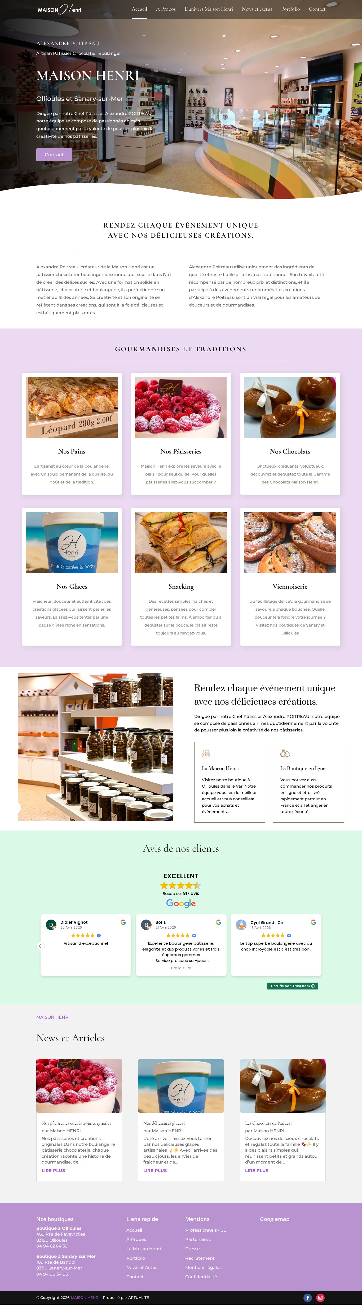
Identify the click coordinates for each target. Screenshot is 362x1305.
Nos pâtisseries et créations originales (76, 1123)
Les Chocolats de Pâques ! (268, 1123)
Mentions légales (203, 1267)
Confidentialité (201, 1276)
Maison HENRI (65, 1130)
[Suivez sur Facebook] (307, 1298)
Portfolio (290, 9)
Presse (192, 1248)
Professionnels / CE (205, 1230)
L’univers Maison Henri (209, 9)
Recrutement (200, 1258)
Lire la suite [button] (86, 968)
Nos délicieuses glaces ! (164, 1123)
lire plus (53, 1170)
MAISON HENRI (85, 1297)
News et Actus (257, 9)
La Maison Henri (143, 1248)
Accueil (139, 9)
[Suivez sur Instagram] (320, 1298)
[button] (321, 946)
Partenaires (198, 1239)
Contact (317, 9)
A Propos (166, 9)
